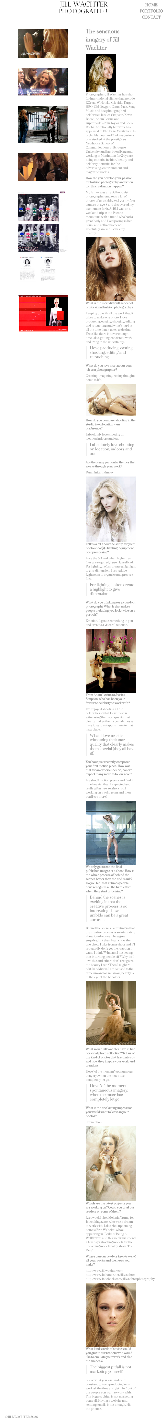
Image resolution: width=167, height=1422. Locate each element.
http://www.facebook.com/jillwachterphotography (120, 1279)
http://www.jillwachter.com (104, 1270)
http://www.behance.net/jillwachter (110, 1275)
